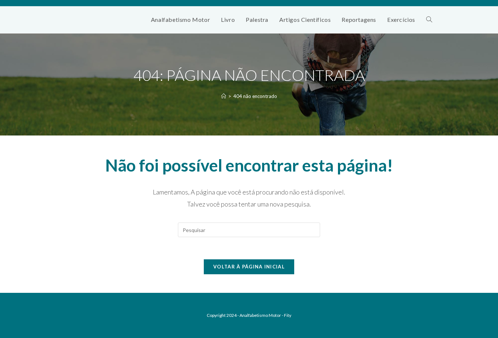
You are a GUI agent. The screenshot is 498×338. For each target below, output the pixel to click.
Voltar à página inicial (249, 267)
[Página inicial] (223, 96)
